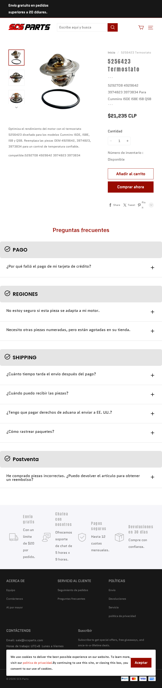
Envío (112, 590)
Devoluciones (117, 599)
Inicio (111, 52)
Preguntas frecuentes (71, 599)
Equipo (10, 590)
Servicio (114, 607)
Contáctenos (14, 599)
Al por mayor (14, 607)
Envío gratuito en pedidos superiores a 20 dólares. (28, 9)
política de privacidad (37, 663)
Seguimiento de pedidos (73, 590)
